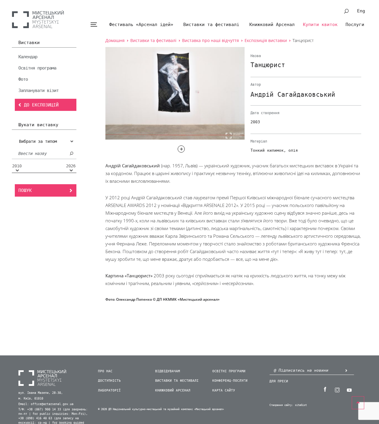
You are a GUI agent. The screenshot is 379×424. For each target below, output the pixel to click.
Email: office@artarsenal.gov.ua (45, 404)
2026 (71, 166)
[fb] (325, 389)
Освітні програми (228, 371)
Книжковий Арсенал (272, 24)
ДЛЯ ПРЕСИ (278, 381)
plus (181, 149)
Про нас (105, 371)
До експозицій (41, 105)
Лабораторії (109, 390)
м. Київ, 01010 (30, 399)
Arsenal (38, 19)
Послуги (355, 24)
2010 (17, 166)
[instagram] (337, 389)
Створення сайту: (281, 405)
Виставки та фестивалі (211, 24)
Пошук (25, 190)
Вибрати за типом (38, 141)
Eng (361, 11)
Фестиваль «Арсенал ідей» (141, 24)
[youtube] (349, 389)
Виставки (29, 43)
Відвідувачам (167, 371)
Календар (27, 57)
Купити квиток (320, 24)
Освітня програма (37, 68)
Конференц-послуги (230, 380)
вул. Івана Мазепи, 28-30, (40, 393)
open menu (94, 25)
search (346, 11)
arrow (346, 370)
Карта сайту (223, 390)
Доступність (109, 380)
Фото (23, 79)
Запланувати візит (38, 90)
